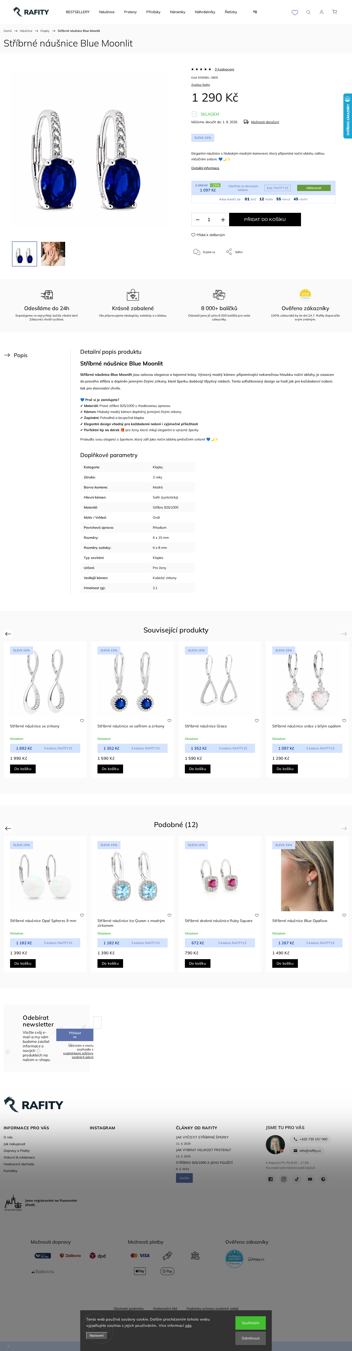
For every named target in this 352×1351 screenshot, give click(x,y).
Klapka (158, 558)
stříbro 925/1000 (121, 406)
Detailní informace (205, 168)
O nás (8, 1137)
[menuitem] (78, 12)
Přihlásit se (75, 1035)
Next (344, 634)
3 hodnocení (224, 69)
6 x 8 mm (160, 547)
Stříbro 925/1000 (165, 507)
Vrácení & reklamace (19, 1157)
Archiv (184, 1178)
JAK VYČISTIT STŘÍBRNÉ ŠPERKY (202, 1137)
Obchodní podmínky (129, 1308)
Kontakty (10, 1171)
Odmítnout (251, 1338)
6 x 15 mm (161, 537)
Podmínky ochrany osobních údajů (212, 1308)
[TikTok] (297, 1179)
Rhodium (159, 527)
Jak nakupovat (14, 1144)
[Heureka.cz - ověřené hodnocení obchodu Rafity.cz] (234, 1259)
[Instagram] (284, 1179)
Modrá (158, 487)
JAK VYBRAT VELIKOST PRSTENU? (203, 1150)
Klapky (158, 467)
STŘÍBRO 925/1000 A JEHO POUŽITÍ (204, 1162)
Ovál (156, 517)
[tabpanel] (132, 709)
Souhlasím (250, 1323)
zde (188, 1325)
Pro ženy (159, 568)
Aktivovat (313, 188)
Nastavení (97, 1335)
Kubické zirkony (164, 578)
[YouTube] (310, 1179)
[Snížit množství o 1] (198, 219)
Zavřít (325, 267)
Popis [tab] (21, 355)
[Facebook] (270, 1179)
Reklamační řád (165, 1308)
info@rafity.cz (310, 1150)
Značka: (200, 85)
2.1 (155, 588)
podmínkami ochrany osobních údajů (78, 1055)
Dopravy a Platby (17, 1150)
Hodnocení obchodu (19, 1164)
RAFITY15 (277, 188)
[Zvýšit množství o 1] (223, 219)
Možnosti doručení (265, 122)
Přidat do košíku (265, 219)
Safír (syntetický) (165, 497)
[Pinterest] (323, 1179)
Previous (8, 634)
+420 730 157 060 (313, 1139)
